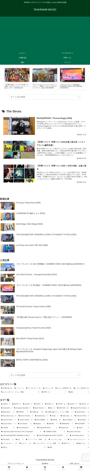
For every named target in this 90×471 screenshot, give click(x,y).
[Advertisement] (45, 33)
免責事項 (45, 463)
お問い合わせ (74, 463)
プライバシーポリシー (15, 463)
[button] (79, 97)
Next (88, 79)
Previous (2, 79)
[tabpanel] (17, 78)
